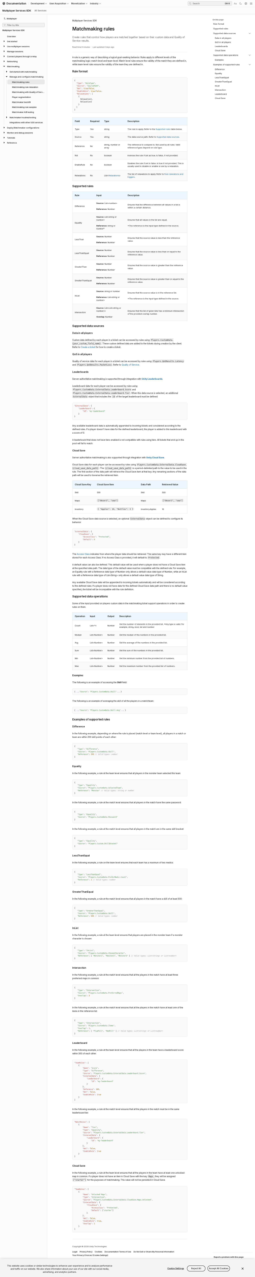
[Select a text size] (235, 3)
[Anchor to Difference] (70, 726)
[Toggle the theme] (240, 3)
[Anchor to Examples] (70, 675)
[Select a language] (246, 3)
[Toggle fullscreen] (184, 81)
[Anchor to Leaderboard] (70, 1042)
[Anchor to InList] (70, 927)
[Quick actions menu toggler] (251, 3)
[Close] (242, 1268)
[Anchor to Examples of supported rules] (70, 719)
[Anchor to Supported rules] (70, 185)
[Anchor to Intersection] (70, 967)
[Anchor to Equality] (70, 765)
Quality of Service (130, 364)
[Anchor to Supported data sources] (70, 325)
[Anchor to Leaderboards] (70, 371)
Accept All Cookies (219, 1268)
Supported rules (163, 129)
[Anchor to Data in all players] (70, 332)
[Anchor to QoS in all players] (70, 353)
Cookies (98, 1251)
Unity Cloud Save (155, 457)
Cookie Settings (175, 1268)
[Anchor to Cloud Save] (70, 450)
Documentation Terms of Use (118, 1251)
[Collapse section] (249, 33)
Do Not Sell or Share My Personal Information (154, 1251)
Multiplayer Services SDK (84, 20)
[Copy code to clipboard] (179, 81)
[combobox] (208, 3)
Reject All (196, 1268)
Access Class (83, 554)
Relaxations (114, 175)
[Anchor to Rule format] (70, 71)
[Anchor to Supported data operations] (70, 596)
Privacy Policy (86, 1251)
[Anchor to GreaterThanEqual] (70, 891)
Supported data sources (168, 137)
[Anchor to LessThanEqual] (70, 855)
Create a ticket (88, 347)
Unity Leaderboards (152, 379)
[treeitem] (23, 36)
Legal (74, 1251)
